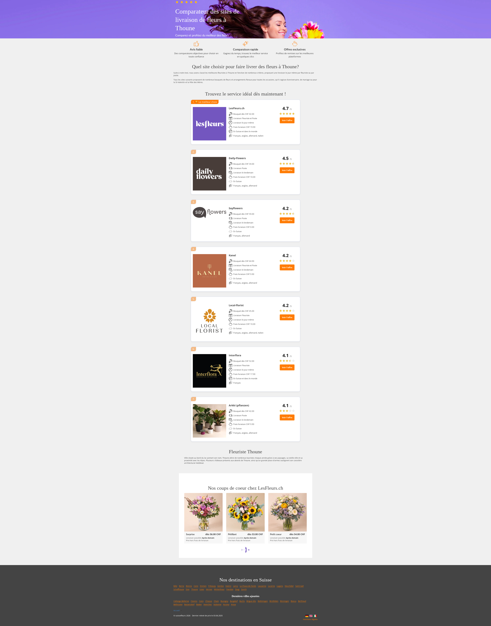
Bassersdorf (189, 604)
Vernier (209, 589)
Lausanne (262, 586)
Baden (199, 604)
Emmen (203, 586)
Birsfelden (274, 601)
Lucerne (271, 586)
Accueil (177, 610)
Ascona (226, 604)
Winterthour (219, 589)
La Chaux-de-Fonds (248, 586)
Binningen (284, 601)
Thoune (194, 589)
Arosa (233, 604)
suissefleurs (181, 615)
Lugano (280, 586)
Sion (187, 589)
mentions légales (310, 619)
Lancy (235, 586)
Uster (202, 589)
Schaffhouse (179, 589)
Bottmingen (263, 601)
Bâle (175, 586)
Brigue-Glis (251, 601)
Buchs (242, 601)
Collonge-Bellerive (181, 601)
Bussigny (224, 601)
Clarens (194, 601)
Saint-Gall (299, 586)
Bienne (189, 586)
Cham (216, 601)
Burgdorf (234, 601)
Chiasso (208, 601)
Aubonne (217, 604)
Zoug (237, 589)
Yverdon (229, 589)
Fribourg (212, 586)
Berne (181, 586)
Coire (196, 586)
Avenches (208, 604)
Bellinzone (178, 604)
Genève (220, 586)
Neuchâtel (289, 586)
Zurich (244, 589)
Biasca (293, 601)
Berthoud (302, 601)
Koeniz (228, 586)
